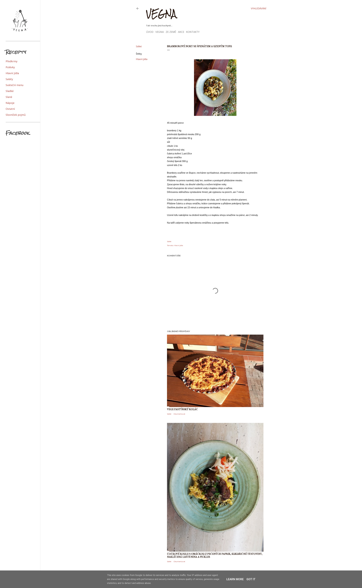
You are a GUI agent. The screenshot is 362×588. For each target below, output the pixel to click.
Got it (251, 579)
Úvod (149, 32)
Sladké (10, 91)
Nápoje (10, 103)
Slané (9, 97)
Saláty (9, 79)
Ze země (171, 32)
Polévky (10, 67)
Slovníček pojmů (16, 114)
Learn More (235, 579)
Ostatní (10, 108)
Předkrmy (11, 61)
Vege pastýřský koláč (182, 409)
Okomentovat (179, 414)
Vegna (161, 13)
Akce (181, 32)
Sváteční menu (14, 85)
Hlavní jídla (141, 59)
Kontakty (193, 32)
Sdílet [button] (139, 46)
